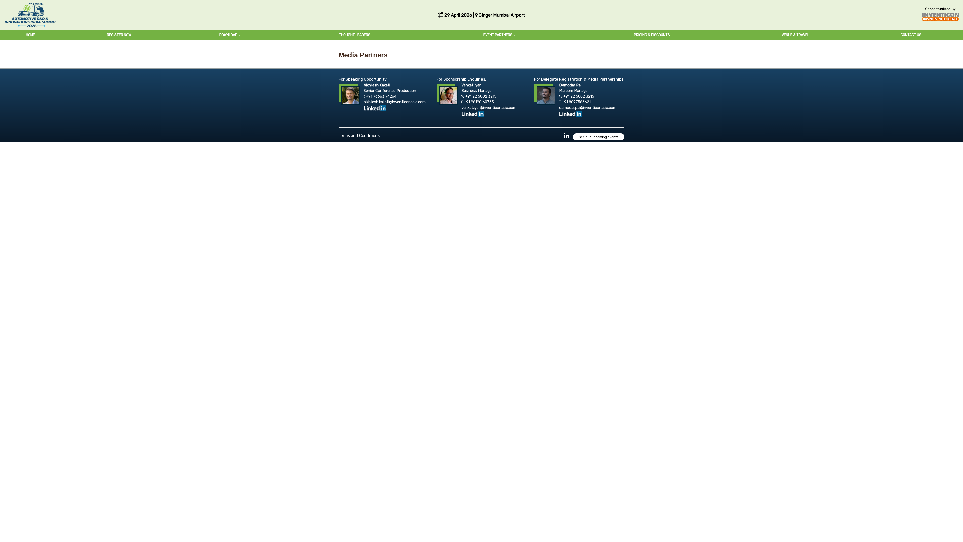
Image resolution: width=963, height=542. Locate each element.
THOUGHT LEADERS (354, 35)
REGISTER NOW (119, 35)
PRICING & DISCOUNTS (652, 35)
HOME (30, 35)
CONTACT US (911, 35)
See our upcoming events (598, 137)
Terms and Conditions (359, 135)
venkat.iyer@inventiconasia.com (488, 107)
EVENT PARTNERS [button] (498, 35)
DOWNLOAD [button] (228, 35)
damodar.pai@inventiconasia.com (587, 107)
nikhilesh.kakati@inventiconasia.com (395, 102)
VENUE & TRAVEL (795, 35)
